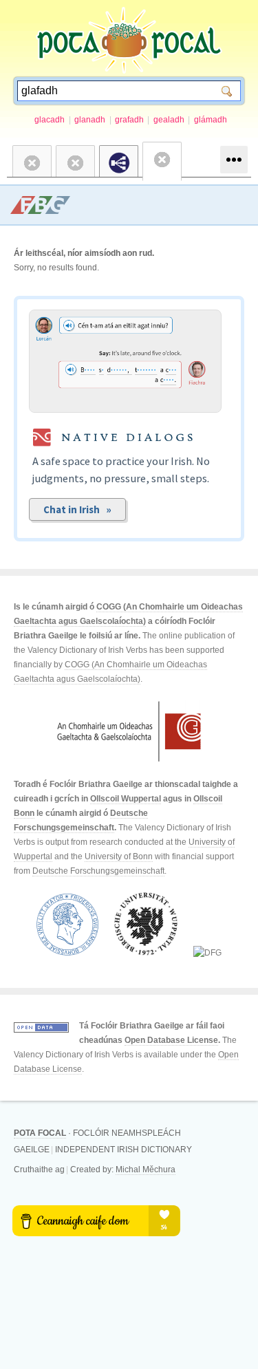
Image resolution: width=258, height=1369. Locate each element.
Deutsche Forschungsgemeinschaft (98, 871)
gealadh (168, 120)
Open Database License (171, 1040)
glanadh (89, 120)
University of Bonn (119, 856)
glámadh (210, 120)
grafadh (129, 120)
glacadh (49, 120)
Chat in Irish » (77, 509)
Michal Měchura (145, 1169)
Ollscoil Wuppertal (125, 799)
